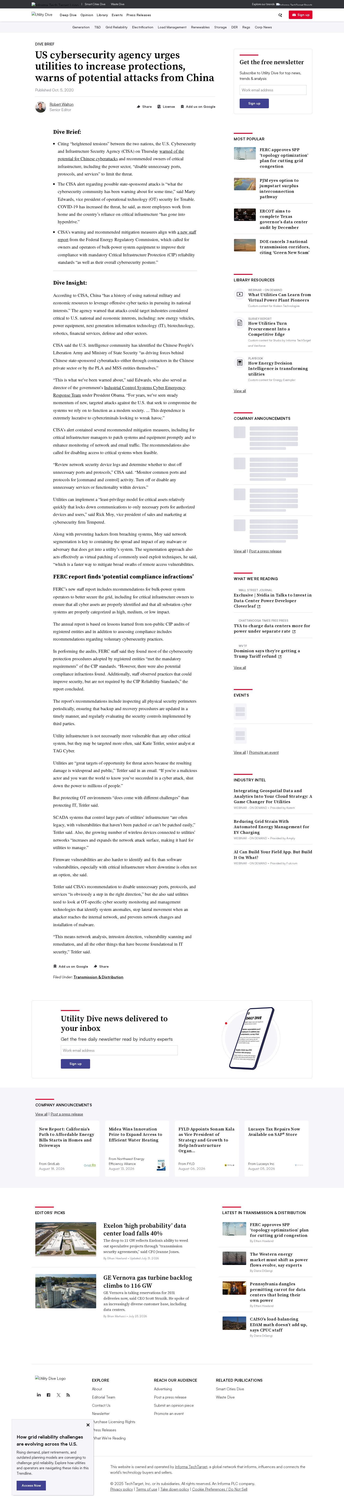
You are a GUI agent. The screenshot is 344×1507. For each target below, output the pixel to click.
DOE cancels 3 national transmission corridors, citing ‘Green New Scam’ (285, 247)
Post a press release (265, 551)
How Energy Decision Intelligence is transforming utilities (278, 368)
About (97, 1389)
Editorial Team (103, 1397)
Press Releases (139, 15)
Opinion (87, 15)
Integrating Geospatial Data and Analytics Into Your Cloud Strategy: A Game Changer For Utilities (273, 796)
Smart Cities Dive (95, 4)
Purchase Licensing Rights (113, 1421)
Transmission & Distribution (98, 977)
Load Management (172, 27)
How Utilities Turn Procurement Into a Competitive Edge (269, 329)
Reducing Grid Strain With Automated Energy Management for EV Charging (271, 827)
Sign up (303, 15)
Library (102, 15)
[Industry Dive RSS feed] (68, 1395)
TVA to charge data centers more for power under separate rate (272, 628)
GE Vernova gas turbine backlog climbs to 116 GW (147, 1281)
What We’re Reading (109, 1438)
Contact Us (101, 1405)
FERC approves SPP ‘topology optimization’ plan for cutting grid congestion (284, 158)
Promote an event (264, 752)
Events (117, 15)
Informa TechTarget (191, 1466)
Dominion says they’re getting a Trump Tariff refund (267, 653)
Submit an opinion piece (174, 1405)
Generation (81, 27)
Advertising (163, 1389)
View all (240, 390)
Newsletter (101, 1413)
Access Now (31, 1485)
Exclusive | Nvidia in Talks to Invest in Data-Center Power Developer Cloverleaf (273, 600)
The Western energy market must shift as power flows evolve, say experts (279, 1259)
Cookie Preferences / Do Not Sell (219, 1489)
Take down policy (174, 1489)
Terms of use (146, 1489)
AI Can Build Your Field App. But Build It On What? (273, 854)
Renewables (200, 27)
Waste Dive (117, 4)
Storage (220, 27)
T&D (97, 27)
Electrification (142, 27)
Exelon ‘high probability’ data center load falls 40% (144, 1229)
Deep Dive (68, 15)
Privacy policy (121, 1489)
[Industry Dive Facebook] (49, 1395)
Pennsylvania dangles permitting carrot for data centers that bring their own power (277, 1292)
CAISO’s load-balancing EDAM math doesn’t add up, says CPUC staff (278, 1324)
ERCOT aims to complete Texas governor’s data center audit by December (284, 219)
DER (234, 27)
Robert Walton (61, 104)
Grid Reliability (117, 27)
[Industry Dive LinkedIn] (39, 1395)
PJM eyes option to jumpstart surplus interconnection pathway (279, 189)
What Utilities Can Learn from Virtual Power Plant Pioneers (279, 297)
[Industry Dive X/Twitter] (58, 1395)
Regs (246, 27)
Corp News (263, 27)
